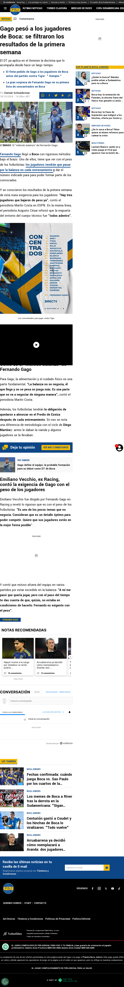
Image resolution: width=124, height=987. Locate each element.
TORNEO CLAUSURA (57, 8)
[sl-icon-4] (112, 888)
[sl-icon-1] (92, 888)
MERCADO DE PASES (81, 8)
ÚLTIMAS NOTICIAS (32, 8)
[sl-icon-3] (106, 888)
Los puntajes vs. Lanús (38, 2)
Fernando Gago (10, 154)
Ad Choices (9, 919)
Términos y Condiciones (30, 919)
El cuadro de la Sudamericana (102, 2)
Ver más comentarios (55, 447)
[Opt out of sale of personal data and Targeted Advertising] (5, 981)
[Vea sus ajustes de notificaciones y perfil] (70, 712)
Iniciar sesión (51, 692)
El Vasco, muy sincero (78, 2)
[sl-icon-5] (119, 888)
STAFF (27, 903)
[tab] (12, 712)
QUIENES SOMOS (12, 903)
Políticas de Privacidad (57, 919)
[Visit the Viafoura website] (66, 743)
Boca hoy (21, 2)
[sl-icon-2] (99, 888)
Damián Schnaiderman (17, 93)
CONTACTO (40, 903)
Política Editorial (81, 919)
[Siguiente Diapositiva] (70, 657)
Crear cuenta (64, 692)
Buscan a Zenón (58, 2)
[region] (36, 718)
